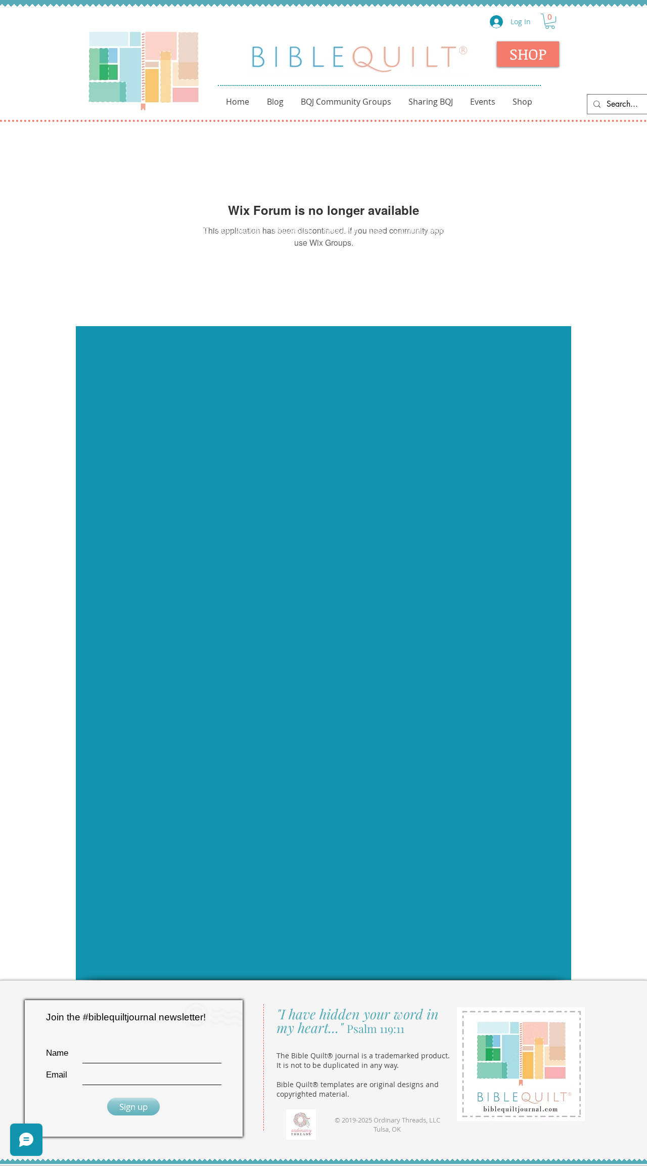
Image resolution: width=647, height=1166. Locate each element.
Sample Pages (420, 229)
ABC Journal (239, 229)
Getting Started (179, 229)
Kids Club (340, 229)
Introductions (115, 229)
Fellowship (293, 229)
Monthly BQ (530, 229)
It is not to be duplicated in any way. (337, 1065)
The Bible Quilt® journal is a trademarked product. (363, 1055)
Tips (376, 229)
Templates (479, 229)
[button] (550, 21)
